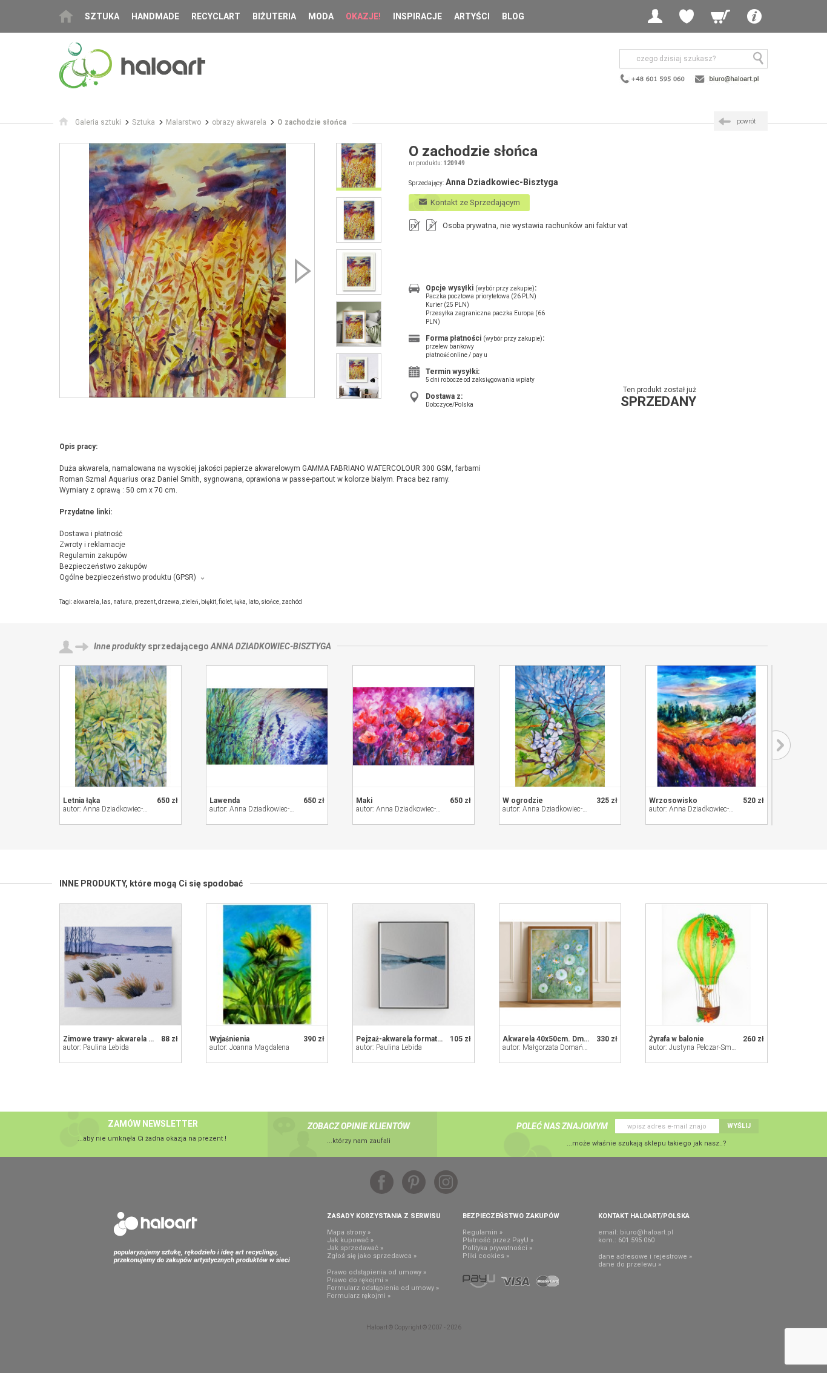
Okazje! (363, 16)
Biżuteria (274, 16)
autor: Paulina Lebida (96, 1047)
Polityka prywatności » (497, 1248)
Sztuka (102, 16)
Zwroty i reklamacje (92, 544)
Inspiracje (417, 16)
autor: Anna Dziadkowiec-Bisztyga (117, 809)
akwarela (86, 601)
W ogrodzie (522, 800)
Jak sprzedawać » (355, 1248)
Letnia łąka (81, 800)
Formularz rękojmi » (358, 1296)
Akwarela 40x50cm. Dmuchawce (558, 1039)
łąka (240, 601)
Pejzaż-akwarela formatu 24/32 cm (415, 1039)
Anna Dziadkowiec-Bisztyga (271, 646)
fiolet (225, 601)
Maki (364, 800)
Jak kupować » (350, 1240)
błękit (208, 601)
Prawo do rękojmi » (357, 1280)
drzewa (168, 601)
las (106, 601)
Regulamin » (482, 1232)
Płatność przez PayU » (498, 1240)
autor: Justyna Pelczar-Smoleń (696, 1047)
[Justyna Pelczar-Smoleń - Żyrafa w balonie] (706, 964)
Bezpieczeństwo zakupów (103, 566)
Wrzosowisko (673, 800)
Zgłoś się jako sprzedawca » (372, 1256)
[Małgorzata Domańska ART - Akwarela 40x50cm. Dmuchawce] (560, 964)
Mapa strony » (349, 1232)
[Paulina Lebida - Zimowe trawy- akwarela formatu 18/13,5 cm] (120, 964)
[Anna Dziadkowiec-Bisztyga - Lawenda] (267, 726)
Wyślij (739, 1126)
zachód (292, 601)
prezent (145, 601)
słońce (270, 601)
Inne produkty (120, 646)
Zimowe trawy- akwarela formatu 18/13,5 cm (139, 1039)
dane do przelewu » (629, 1264)
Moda (321, 16)
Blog (513, 16)
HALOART (155, 1224)
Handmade (155, 16)
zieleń (190, 601)
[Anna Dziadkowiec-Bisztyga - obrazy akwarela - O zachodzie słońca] (187, 270)
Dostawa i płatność (90, 533)
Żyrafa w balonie (676, 1039)
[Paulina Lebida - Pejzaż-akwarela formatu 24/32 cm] (413, 964)
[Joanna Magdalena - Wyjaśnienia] (267, 964)
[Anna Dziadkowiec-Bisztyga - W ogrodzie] (560, 726)
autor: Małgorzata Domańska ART (556, 1047)
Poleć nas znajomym (562, 1126)
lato (253, 601)
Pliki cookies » (486, 1256)
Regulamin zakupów (93, 555)
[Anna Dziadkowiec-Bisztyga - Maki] (413, 726)
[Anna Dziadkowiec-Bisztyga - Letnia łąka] (120, 726)
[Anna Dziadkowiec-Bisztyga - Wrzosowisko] (706, 726)
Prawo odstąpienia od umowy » (376, 1272)
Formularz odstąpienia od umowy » (383, 1288)
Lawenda (224, 800)
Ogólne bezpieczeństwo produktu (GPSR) (127, 577)
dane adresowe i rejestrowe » (645, 1256)
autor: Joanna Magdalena (249, 1047)
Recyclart (215, 16)
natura (122, 601)
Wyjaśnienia (229, 1039)
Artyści (472, 16)
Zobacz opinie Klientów (359, 1126)
